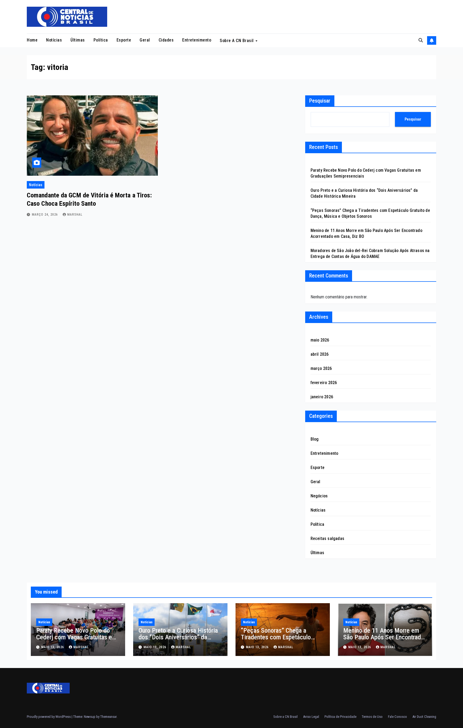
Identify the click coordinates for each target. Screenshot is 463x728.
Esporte (124, 40)
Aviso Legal (311, 717)
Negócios (319, 495)
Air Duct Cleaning (424, 717)
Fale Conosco (397, 717)
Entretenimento (196, 40)
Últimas (77, 40)
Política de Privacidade (340, 717)
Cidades (166, 40)
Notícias (54, 40)
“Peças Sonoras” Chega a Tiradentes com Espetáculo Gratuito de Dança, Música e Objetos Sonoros (277, 640)
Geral (145, 40)
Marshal (75, 214)
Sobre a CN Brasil (237, 40)
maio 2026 (320, 340)
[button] (421, 40)
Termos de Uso (372, 717)
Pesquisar (319, 100)
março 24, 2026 (45, 214)
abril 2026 (320, 354)
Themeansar (108, 717)
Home (32, 40)
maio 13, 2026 (53, 647)
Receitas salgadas (327, 538)
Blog (315, 439)
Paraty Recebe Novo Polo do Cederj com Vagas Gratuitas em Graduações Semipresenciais (76, 637)
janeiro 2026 (322, 396)
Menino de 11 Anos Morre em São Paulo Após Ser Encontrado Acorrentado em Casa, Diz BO (383, 637)
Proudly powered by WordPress (49, 717)
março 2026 (321, 368)
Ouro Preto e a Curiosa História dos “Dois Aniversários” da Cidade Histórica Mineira (178, 637)
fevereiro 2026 (324, 382)
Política (101, 40)
